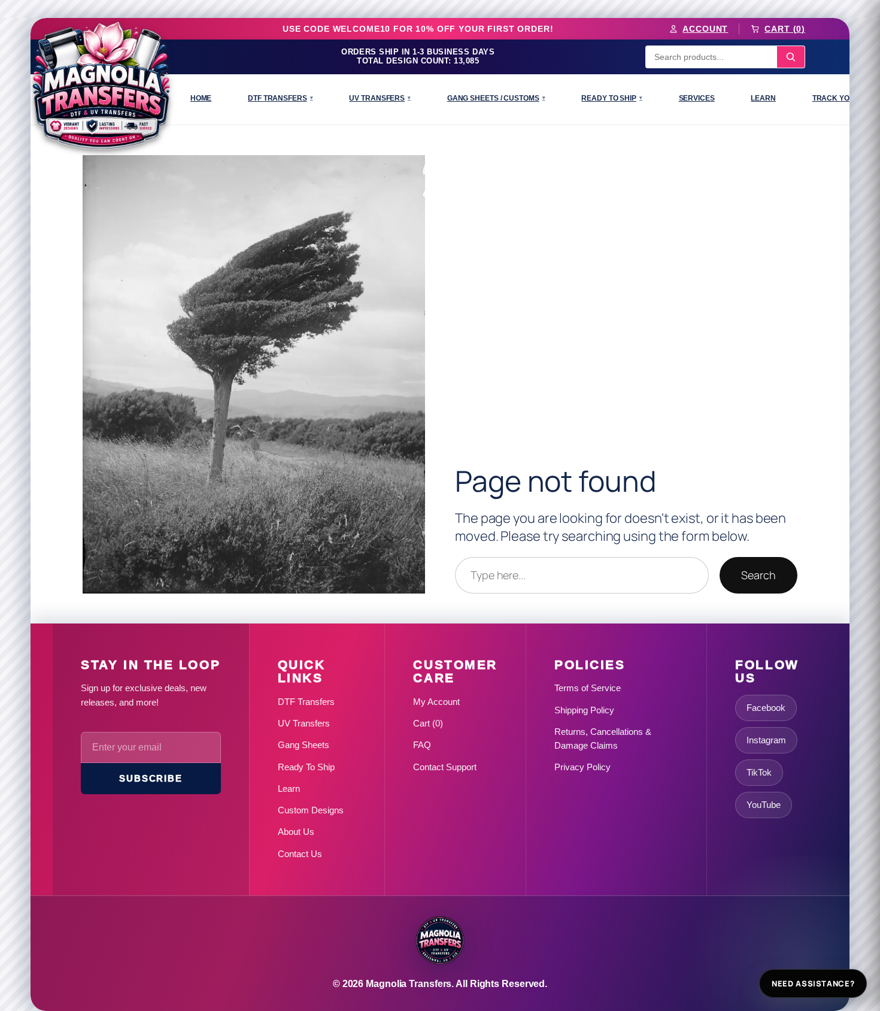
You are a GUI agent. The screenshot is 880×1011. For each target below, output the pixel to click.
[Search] (791, 57)
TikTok (759, 772)
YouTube (764, 805)
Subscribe (150, 778)
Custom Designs (311, 810)
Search (758, 575)
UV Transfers (380, 98)
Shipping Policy (584, 710)
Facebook (766, 708)
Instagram (766, 740)
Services (697, 98)
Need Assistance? (813, 983)
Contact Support (445, 767)
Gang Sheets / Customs (496, 98)
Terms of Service (587, 688)
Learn (763, 98)
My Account (436, 702)
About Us (296, 832)
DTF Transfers (280, 98)
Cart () (428, 723)
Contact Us (300, 854)
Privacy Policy (582, 767)
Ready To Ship (611, 98)
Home (201, 98)
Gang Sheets (303, 745)
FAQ (422, 745)
